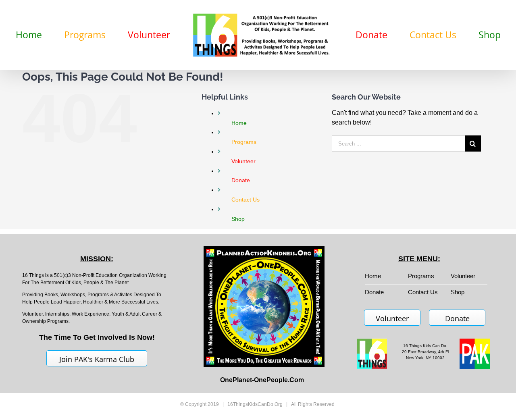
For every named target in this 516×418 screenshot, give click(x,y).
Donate (457, 318)
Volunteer (463, 275)
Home (373, 275)
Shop (457, 292)
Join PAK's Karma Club (96, 359)
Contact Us (423, 292)
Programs (421, 275)
